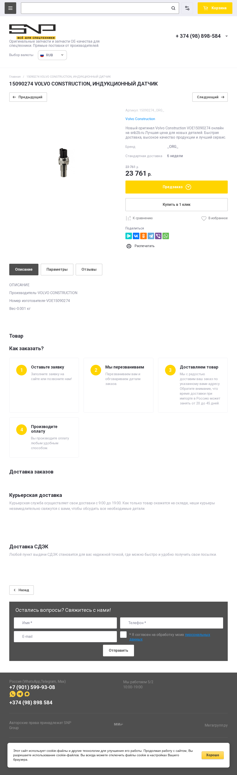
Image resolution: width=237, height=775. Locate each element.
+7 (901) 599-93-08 (32, 687)
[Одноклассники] (143, 236)
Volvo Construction (140, 119)
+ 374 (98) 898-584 (198, 36)
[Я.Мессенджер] (128, 236)
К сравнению (143, 218)
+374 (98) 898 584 (31, 702)
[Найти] (173, 8)
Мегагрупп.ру (216, 725)
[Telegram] (151, 236)
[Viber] (158, 236)
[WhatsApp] (165, 236)
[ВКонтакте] (136, 236)
